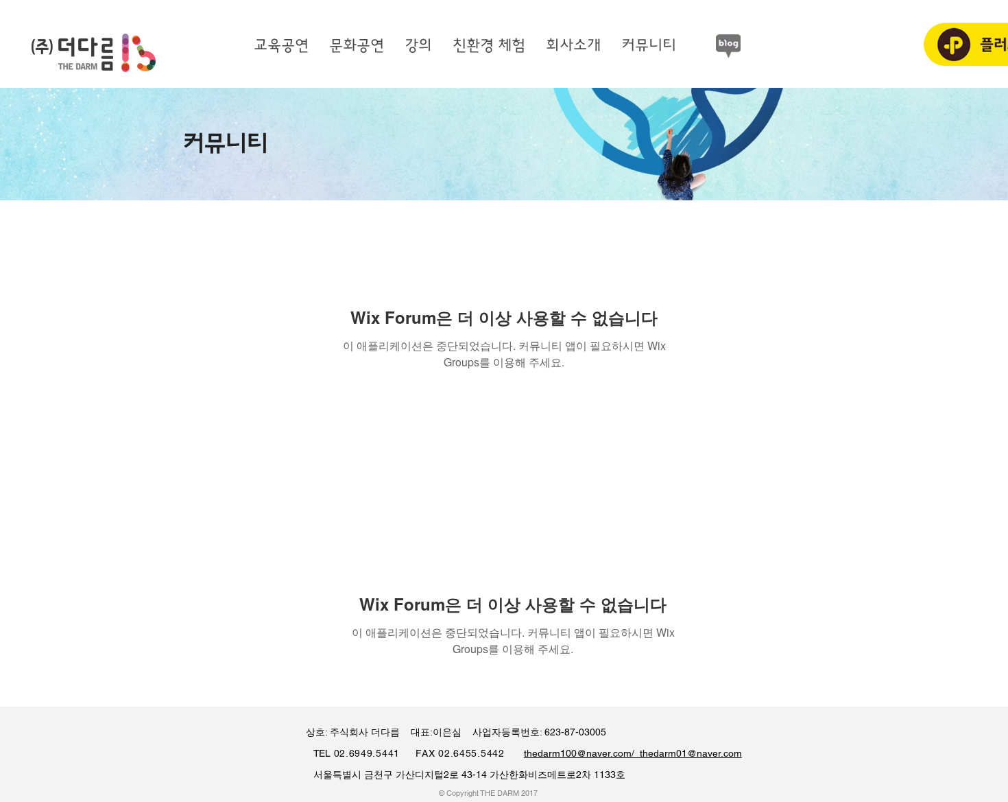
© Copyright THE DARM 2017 (488, 793)
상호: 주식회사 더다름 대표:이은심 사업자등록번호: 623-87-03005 (449, 732)
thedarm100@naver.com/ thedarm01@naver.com (633, 753)
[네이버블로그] (728, 46)
